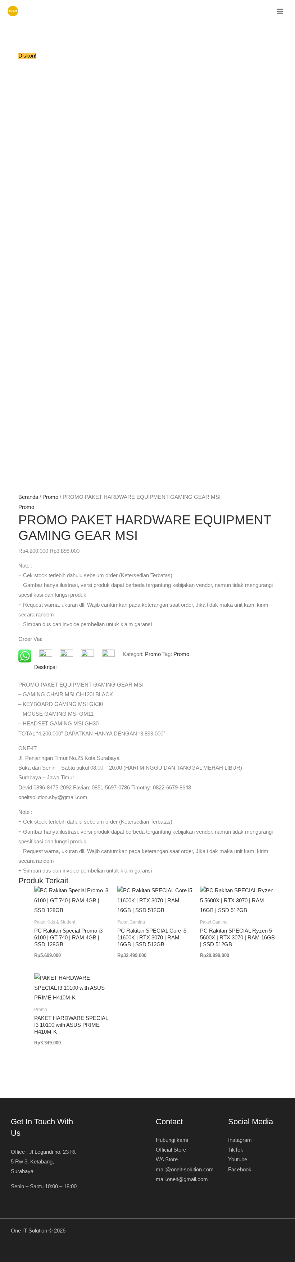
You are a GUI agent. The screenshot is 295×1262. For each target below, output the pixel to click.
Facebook (239, 1169)
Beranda (28, 497)
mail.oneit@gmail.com (182, 1179)
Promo (50, 497)
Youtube (237, 1159)
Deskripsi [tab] (45, 667)
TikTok (235, 1150)
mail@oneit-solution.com (185, 1169)
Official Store (171, 1150)
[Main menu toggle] (280, 11)
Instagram (240, 1140)
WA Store (167, 1159)
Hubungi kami (172, 1140)
